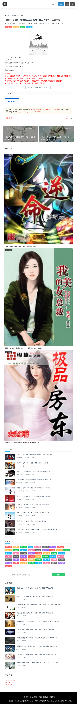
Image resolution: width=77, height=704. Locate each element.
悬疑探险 (52, 556)
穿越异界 (59, 550)
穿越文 (52, 550)
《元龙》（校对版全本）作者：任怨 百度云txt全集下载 (32, 463)
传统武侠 (46, 563)
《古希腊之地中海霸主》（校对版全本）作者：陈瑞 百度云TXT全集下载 (37, 663)
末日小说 (23, 556)
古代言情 (16, 563)
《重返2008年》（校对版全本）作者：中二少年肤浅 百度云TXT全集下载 (37, 621)
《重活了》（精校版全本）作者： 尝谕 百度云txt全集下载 (33, 471)
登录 (53, 4)
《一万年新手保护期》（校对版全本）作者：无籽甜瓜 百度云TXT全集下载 (38, 604)
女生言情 (61, 559)
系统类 (38, 550)
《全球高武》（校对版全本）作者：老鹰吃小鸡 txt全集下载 (33, 479)
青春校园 (23, 547)
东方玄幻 (8, 566)
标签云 (40, 697)
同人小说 (8, 563)
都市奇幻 (52, 547)
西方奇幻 (8, 550)
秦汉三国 (66, 550)
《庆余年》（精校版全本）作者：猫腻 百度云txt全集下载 (33, 496)
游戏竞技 (46, 553)
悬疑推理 (45, 556)
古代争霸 (23, 563)
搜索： (14, 575)
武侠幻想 (61, 553)
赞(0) (62, 23)
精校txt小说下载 (10, 680)
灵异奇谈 (38, 553)
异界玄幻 (16, 559)
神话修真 (8, 553)
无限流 (38, 556)
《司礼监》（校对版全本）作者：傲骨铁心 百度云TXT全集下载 (34, 596)
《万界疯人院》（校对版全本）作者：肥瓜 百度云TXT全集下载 (34, 613)
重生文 (30, 547)
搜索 (58, 575)
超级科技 (29, 27)
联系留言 (52, 697)
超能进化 (60, 547)
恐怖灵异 (60, 556)
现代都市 (16, 27)
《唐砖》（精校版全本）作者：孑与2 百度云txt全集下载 (32, 513)
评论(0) (48, 23)
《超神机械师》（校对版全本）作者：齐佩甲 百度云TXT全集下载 (35, 629)
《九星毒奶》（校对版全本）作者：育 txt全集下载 (31, 521)
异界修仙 (23, 559)
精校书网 (8, 682)
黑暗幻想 (8, 547)
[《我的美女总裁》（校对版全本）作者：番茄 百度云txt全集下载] (38, 297)
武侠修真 (8, 556)
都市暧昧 (37, 547)
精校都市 (15, 15)
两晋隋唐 (54, 563)
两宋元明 (61, 563)
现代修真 (23, 553)
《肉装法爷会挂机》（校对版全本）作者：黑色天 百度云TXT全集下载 (36, 638)
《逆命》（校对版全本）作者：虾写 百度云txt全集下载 (20, 246)
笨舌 (22, 27)
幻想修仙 (38, 559)
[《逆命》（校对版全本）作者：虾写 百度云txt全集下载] (38, 199)
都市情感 (45, 547)
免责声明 (28, 697)
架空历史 (16, 556)
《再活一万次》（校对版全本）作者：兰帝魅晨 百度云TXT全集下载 (36, 654)
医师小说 (31, 563)
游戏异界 (54, 553)
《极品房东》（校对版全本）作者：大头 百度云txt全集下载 (21, 443)
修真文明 (38, 563)
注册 (60, 4)
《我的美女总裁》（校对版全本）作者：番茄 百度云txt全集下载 (23, 348)
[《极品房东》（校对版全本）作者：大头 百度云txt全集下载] (38, 395)
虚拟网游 (16, 550)
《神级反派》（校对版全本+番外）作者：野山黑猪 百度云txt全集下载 (36, 529)
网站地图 (46, 697)
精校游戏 (8, 155)
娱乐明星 (54, 559)
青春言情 (16, 547)
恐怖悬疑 (8, 559)
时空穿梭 (31, 556)
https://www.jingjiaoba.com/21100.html (30, 112)
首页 (8, 15)
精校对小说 (8, 684)
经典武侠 (31, 550)
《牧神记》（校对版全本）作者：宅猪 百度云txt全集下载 (33, 504)
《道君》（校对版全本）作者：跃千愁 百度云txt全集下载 (33, 488)
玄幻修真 (31, 553)
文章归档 (34, 697)
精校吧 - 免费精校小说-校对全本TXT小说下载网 (45, 110)
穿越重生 (45, 550)
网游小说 (23, 550)
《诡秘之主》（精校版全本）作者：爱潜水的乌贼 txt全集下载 (34, 454)
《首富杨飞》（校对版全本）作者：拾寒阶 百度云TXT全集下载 (34, 588)
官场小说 (46, 559)
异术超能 (8, 27)
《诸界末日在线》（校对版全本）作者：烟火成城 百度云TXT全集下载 (36, 646)
